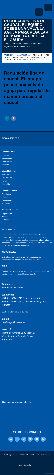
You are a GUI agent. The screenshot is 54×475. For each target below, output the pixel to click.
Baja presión (7, 178)
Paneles (5, 181)
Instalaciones (7, 220)
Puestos (5, 197)
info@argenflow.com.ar (13, 322)
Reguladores (7, 158)
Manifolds (6, 184)
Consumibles (7, 162)
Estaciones (6, 194)
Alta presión (6, 175)
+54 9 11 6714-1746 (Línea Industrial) (21, 298)
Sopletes (5, 155)
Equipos (5, 217)
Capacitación (7, 214)
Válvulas (5, 165)
